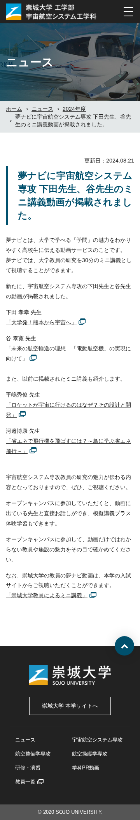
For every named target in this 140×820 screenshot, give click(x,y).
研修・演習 (27, 768)
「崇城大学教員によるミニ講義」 (47, 595)
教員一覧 (25, 782)
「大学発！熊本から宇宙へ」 (41, 322)
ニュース (25, 740)
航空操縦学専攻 (89, 754)
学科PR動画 (85, 768)
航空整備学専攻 (33, 754)
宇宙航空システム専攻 (97, 740)
